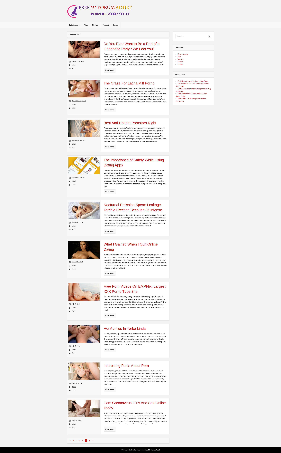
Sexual (115, 25)
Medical (95, 25)
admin (74, 65)
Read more (109, 70)
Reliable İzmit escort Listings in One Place (193, 81)
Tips (86, 25)
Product (106, 25)
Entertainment (74, 25)
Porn (73, 68)
